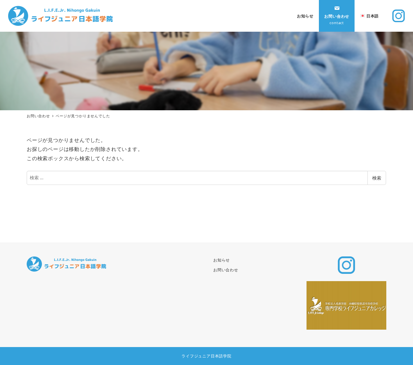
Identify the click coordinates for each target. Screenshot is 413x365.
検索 (376, 178)
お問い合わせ (225, 269)
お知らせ (221, 260)
